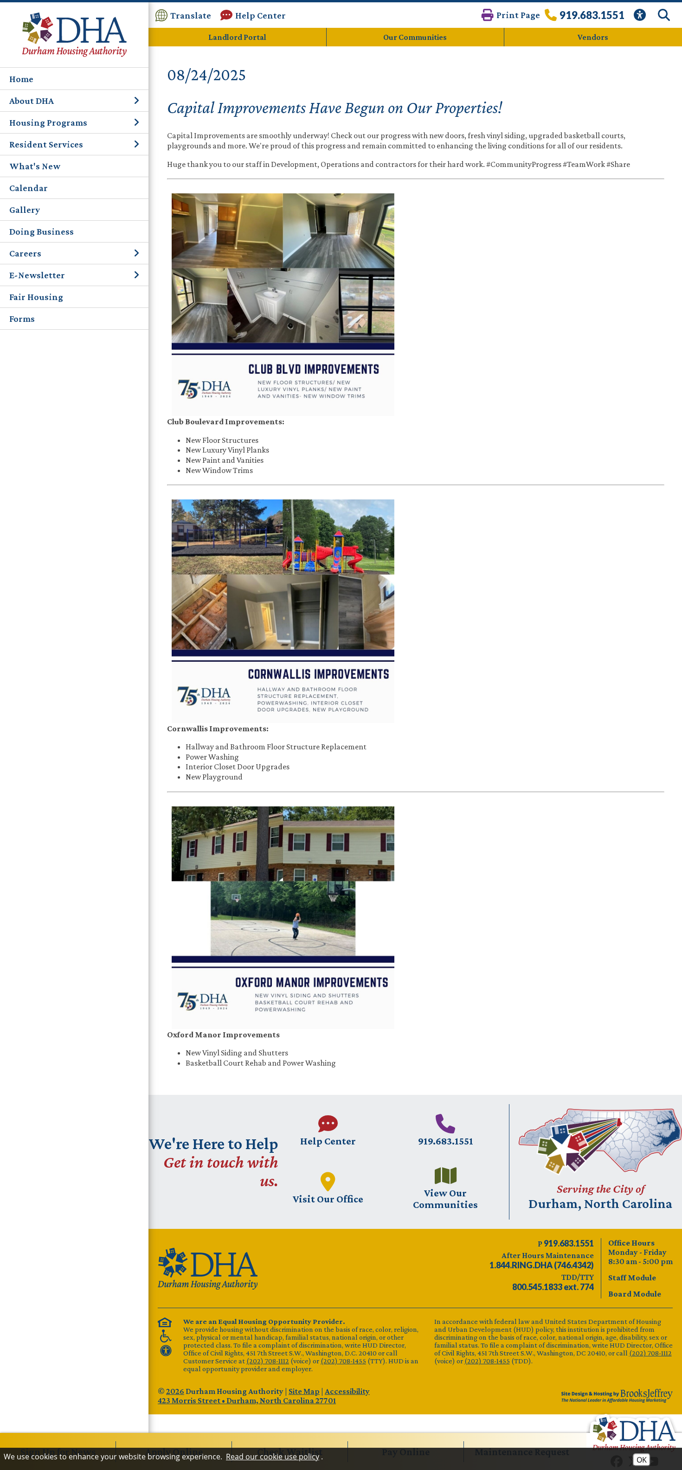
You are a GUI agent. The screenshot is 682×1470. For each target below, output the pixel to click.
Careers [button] (25, 253)
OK (642, 1460)
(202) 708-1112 (267, 1361)
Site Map (304, 1391)
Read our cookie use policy (272, 1456)
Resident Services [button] (46, 144)
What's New (34, 166)
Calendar (28, 188)
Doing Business (41, 231)
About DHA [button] (31, 101)
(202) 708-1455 (343, 1361)
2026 (175, 1391)
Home (21, 79)
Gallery (24, 210)
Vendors (593, 37)
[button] (511, 15)
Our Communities (415, 37)
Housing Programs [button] (48, 122)
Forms (22, 318)
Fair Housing (36, 297)
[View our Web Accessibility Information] (641, 15)
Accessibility (347, 1391)
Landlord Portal (237, 37)
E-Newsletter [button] (37, 275)
